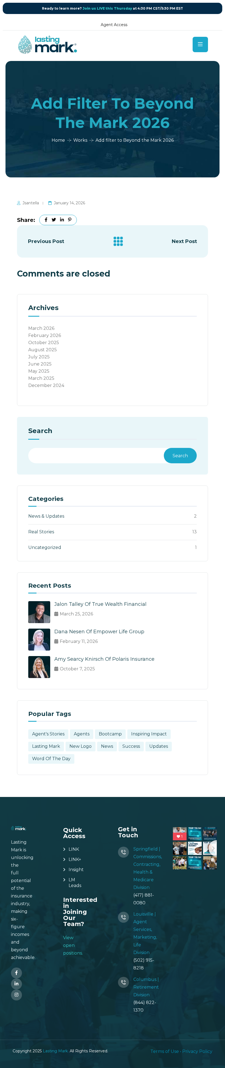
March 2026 (41, 328)
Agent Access (114, 24)
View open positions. (73, 945)
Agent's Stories (48, 734)
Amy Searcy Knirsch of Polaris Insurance (104, 659)
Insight (76, 869)
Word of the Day (51, 758)
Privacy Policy (197, 1051)
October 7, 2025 (77, 668)
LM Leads (75, 882)
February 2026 (44, 335)
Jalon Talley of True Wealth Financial (100, 604)
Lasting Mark (46, 746)
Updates (158, 746)
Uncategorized (44, 547)
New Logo (80, 746)
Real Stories (41, 531)
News (107, 746)
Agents (81, 734)
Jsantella (30, 202)
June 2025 (40, 364)
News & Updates (46, 516)
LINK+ (75, 859)
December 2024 (46, 385)
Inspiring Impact (149, 734)
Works (80, 140)
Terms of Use (164, 1051)
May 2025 (38, 371)
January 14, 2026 (69, 202)
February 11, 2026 (79, 641)
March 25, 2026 (76, 614)
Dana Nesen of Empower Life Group (99, 632)
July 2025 (39, 356)
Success (131, 746)
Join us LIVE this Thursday (107, 8)
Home (58, 140)
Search (40, 431)
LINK (74, 849)
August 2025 (42, 349)
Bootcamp (110, 734)
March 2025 (41, 378)
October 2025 (43, 342)
